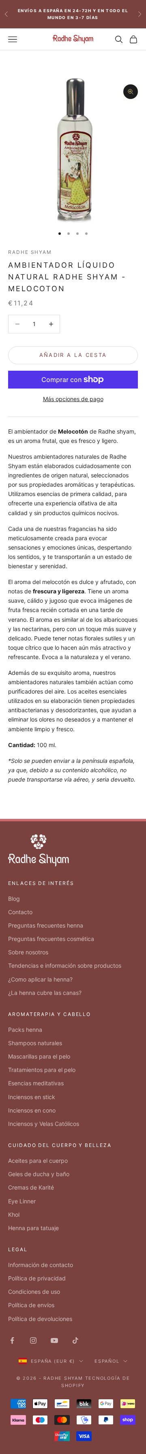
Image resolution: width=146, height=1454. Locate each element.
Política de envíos (31, 1305)
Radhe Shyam (30, 252)
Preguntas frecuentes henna (45, 925)
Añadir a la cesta (73, 355)
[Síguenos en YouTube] (54, 1340)
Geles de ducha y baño (38, 1174)
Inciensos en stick (31, 1096)
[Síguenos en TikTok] (75, 1340)
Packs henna (25, 1029)
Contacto (20, 911)
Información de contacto (40, 1264)
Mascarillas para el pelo (39, 1056)
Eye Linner (22, 1201)
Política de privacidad (37, 1278)
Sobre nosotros (28, 952)
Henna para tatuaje (33, 1227)
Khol (13, 1214)
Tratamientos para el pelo (41, 1069)
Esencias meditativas (36, 1083)
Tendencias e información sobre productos (64, 965)
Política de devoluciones (40, 1318)
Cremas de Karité (31, 1187)
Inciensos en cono (32, 1110)
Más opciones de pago (73, 398)
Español (106, 1361)
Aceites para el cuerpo (38, 1160)
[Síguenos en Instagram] (33, 1340)
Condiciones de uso (34, 1291)
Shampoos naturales (35, 1042)
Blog (14, 898)
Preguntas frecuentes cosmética (51, 938)
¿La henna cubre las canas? (45, 992)
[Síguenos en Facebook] (12, 1340)
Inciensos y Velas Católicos (43, 1123)
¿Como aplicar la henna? (40, 979)
